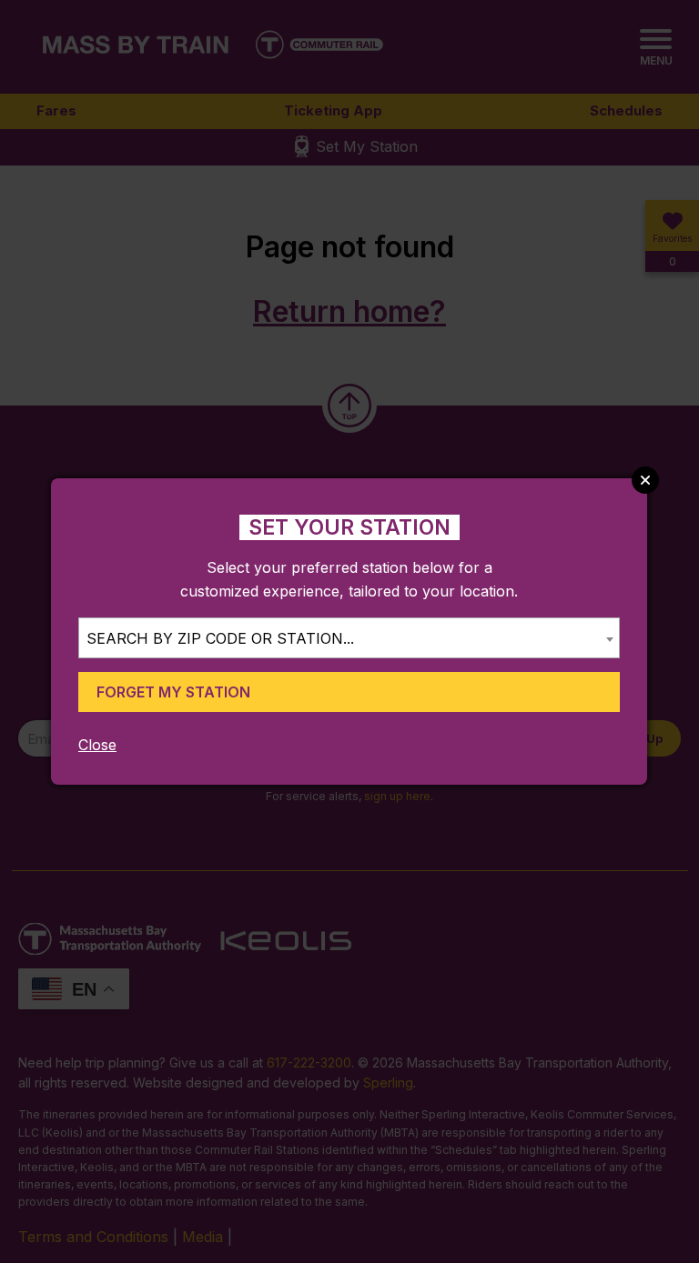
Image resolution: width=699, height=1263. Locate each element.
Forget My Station (173, 692)
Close (97, 745)
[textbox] (349, 638)
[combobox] (349, 637)
